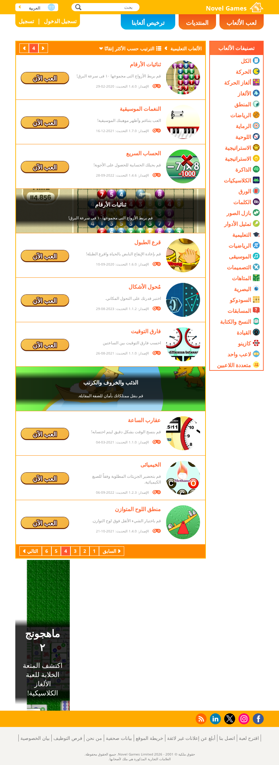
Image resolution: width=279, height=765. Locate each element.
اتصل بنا (227, 738)
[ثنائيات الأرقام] (183, 77)
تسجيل (26, 21)
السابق (42, 48)
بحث (77, 7)
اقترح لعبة (249, 738)
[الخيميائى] (183, 478)
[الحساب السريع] (183, 166)
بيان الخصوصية (35, 738)
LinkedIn (214, 719)
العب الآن (45, 78)
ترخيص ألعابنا (148, 22)
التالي (23, 48)
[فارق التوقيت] (183, 344)
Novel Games (226, 8)
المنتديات (197, 22)
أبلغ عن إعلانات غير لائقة (191, 738)
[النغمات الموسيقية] (183, 122)
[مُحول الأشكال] (183, 300)
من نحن (94, 738)
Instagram (243, 718)
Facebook (256, 718)
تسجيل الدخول (60, 21)
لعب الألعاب (242, 22)
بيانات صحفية (119, 738)
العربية (34, 8)
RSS (200, 719)
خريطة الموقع (149, 738)
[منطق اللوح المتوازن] (183, 522)
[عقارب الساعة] (183, 433)
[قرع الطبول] (183, 255)
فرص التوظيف (67, 738)
